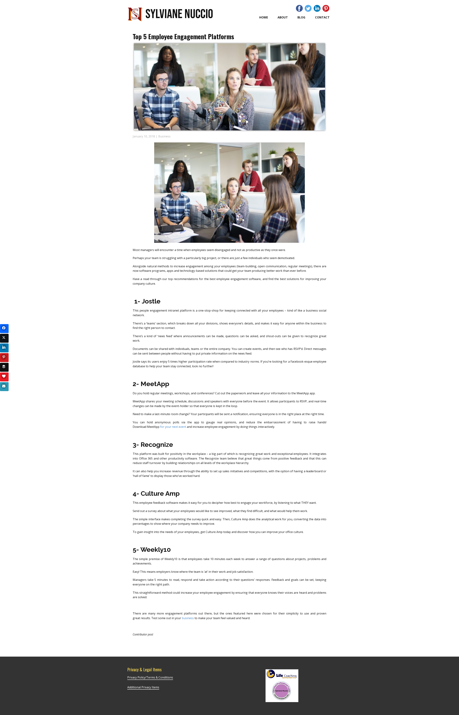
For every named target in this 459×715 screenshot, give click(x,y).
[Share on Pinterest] (4, 357)
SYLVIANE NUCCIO (179, 14)
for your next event (173, 427)
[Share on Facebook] (4, 328)
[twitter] (308, 8)
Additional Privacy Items (143, 687)
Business (164, 136)
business (188, 618)
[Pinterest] (325, 8)
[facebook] (299, 8)
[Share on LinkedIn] (4, 347)
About (283, 17)
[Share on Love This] (4, 376)
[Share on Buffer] (4, 367)
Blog (301, 17)
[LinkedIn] (317, 8)
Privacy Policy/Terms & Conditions (150, 677)
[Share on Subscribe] (4, 386)
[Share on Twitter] (4, 338)
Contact (322, 17)
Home (263, 17)
